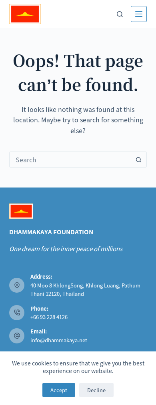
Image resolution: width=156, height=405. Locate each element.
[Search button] (138, 159)
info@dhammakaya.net (58, 340)
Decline (96, 390)
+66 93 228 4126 (49, 317)
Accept (58, 390)
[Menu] (139, 14)
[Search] (120, 14)
